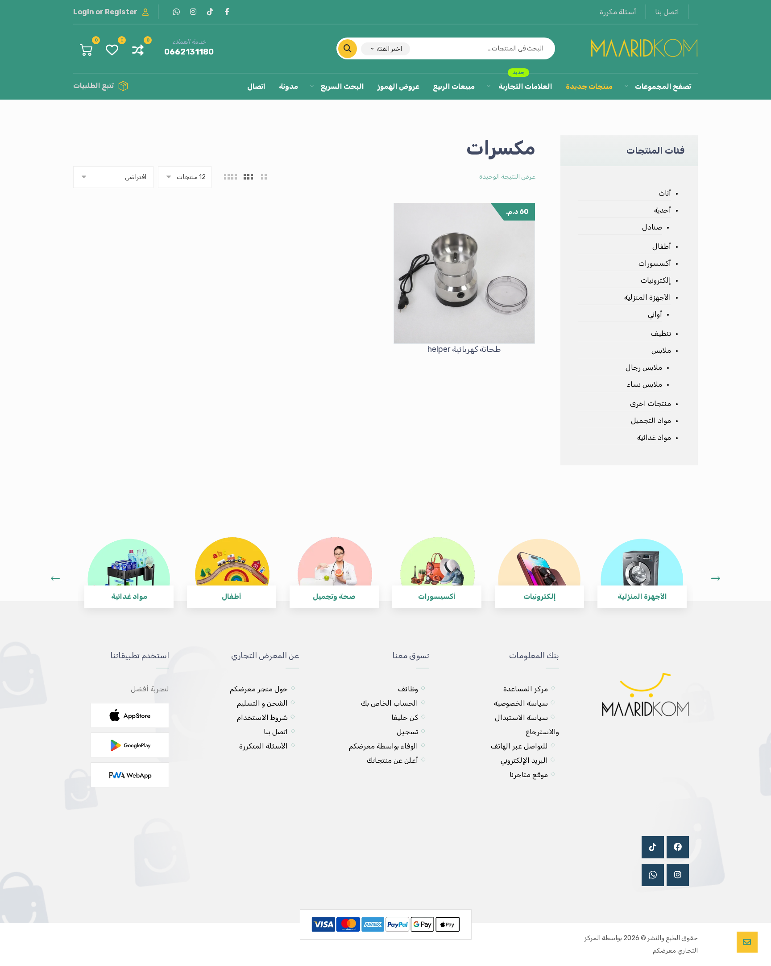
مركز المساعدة (525, 689)
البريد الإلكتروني (524, 760)
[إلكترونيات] (539, 565)
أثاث (665, 193)
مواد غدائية (654, 437)
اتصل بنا (276, 732)
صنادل (652, 227)
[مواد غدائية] (129, 565)
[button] (227, 11)
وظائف (408, 689)
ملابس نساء (644, 384)
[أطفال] (231, 565)
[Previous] (55, 578)
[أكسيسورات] (437, 565)
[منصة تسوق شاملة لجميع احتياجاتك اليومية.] (644, 46)
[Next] (715, 578)
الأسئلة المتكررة (263, 746)
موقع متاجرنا (529, 774)
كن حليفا (404, 717)
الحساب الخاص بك (389, 703)
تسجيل (407, 732)
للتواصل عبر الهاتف (519, 746)
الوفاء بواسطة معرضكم (383, 746)
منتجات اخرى (650, 403)
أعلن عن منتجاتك (392, 760)
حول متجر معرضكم (259, 689)
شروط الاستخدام (262, 717)
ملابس (661, 350)
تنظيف (661, 333)
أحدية (662, 210)
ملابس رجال (644, 367)
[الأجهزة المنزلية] (642, 565)
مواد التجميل (651, 420)
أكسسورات (654, 263)
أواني (655, 314)
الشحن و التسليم (262, 703)
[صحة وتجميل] (334, 565)
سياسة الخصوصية (521, 703)
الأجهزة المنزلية (647, 297)
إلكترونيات (656, 280)
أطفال (661, 246)
